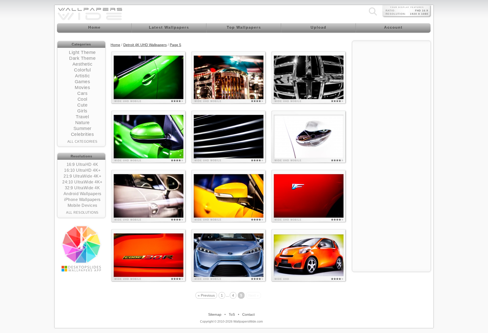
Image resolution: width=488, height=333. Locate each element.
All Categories (82, 141)
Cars (82, 93)
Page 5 (175, 45)
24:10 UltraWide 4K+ (82, 182)
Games (82, 81)
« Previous (206, 295)
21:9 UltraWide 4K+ (82, 176)
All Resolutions (82, 212)
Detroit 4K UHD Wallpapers (145, 45)
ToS (232, 314)
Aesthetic (82, 64)
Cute (82, 105)
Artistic (82, 75)
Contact (248, 314)
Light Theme (82, 52)
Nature (82, 122)
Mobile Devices (82, 205)
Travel (82, 116)
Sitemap (214, 314)
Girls (82, 110)
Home (115, 45)
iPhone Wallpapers (82, 199)
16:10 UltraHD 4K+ (82, 170)
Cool (82, 99)
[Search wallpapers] (373, 15)
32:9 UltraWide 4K (82, 188)
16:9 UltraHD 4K (82, 164)
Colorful (82, 70)
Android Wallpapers (82, 194)
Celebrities (82, 134)
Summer (82, 128)
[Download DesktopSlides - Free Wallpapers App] (81, 248)
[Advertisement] (391, 75)
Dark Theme (82, 58)
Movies (82, 87)
